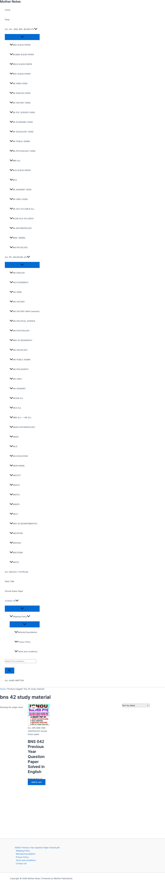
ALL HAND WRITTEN (14, 680)
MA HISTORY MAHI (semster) (26, 311)
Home (7, 10)
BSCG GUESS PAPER (22, 64)
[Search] (9, 671)
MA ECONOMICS (20, 282)
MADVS (16, 485)
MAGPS (16, 504)
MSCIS (16, 562)
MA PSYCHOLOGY (21, 330)
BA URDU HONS (20, 199)
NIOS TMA (9, 581)
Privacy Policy (24, 642)
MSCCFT (17, 475)
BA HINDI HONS (20, 83)
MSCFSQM (18, 552)
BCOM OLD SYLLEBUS (23, 218)
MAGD (16, 437)
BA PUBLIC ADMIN (21, 141)
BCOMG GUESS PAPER (23, 54)
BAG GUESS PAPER (21, 45)
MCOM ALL (18, 398)
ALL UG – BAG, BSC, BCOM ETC (19, 29)
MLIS (15, 446)
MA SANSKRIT (19, 388)
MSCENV (17, 543)
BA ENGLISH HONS (21, 93)
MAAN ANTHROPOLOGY (24, 427)
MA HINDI (17, 292)
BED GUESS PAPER (21, 74)
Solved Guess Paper (14, 591)
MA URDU (17, 379)
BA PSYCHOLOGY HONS (24, 151)
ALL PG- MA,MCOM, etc (16, 257)
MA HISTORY (19, 301)
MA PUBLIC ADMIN (21, 359)
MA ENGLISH (19, 273)
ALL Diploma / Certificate (16, 572)
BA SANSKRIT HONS (22, 189)
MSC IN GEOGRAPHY (22, 340)
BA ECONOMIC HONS (23, 122)
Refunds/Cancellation (27, 632)
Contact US (10, 601)
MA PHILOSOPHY (21, 369)
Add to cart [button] (36, 782)
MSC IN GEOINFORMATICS (25, 523)
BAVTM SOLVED (20, 247)
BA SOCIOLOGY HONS (23, 131)
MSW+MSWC (19, 465)
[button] (35, 29)
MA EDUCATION (20, 456)
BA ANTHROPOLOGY (22, 228)
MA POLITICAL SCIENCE (24, 321)
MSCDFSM (18, 533)
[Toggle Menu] (22, 37)
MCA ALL (17, 408)
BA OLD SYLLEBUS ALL (23, 209)
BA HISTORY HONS (21, 103)
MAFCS (16, 494)
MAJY (15, 514)
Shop (7, 19)
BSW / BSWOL (19, 238)
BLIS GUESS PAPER (22, 170)
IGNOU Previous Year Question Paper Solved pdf (37, 847)
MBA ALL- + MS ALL (22, 417)
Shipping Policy (20, 616)
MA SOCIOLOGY (20, 350)
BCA (15, 180)
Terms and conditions (27, 651)
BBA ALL (17, 160)
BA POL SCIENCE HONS (24, 112)
